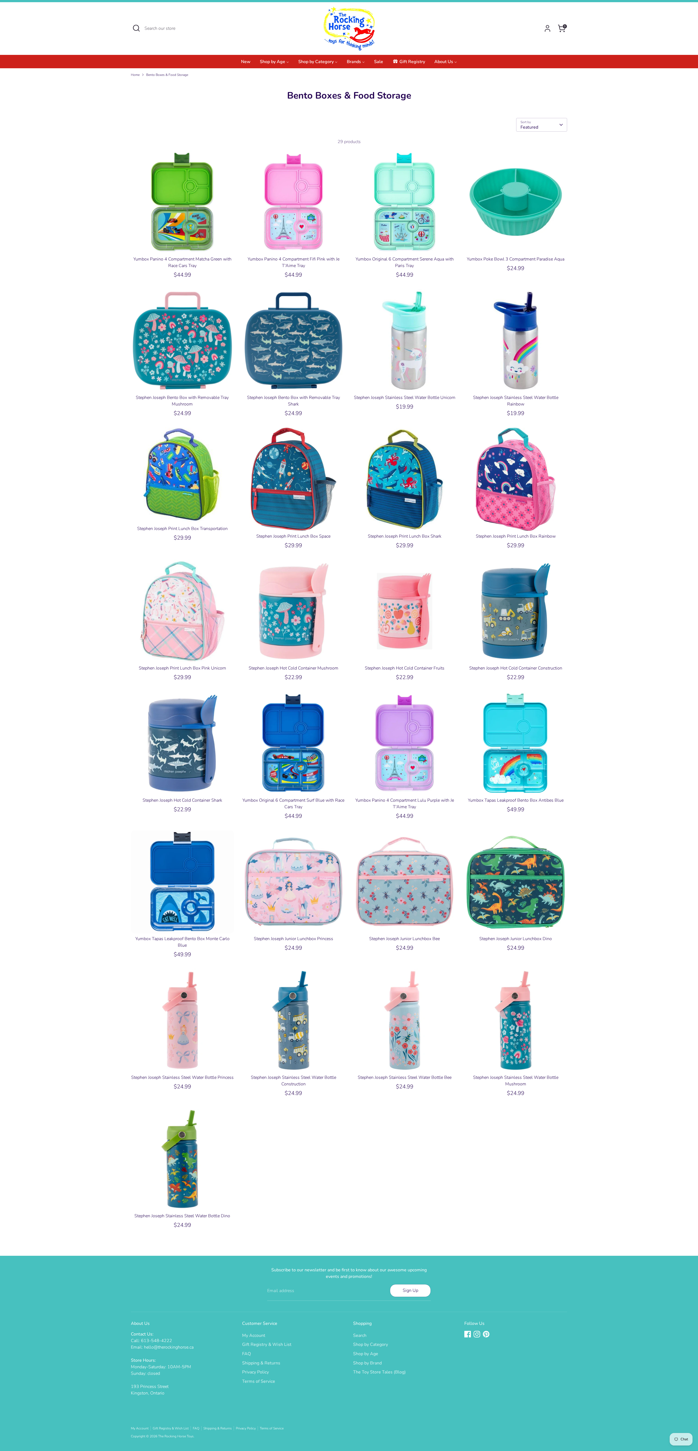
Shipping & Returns (261, 1363)
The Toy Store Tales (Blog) (379, 1372)
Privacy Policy (255, 1372)
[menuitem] (245, 63)
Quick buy (182, 244)
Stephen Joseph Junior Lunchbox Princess (293, 939)
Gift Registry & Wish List (266, 1345)
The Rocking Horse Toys (176, 1436)
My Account (253, 1335)
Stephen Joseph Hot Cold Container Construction (515, 668)
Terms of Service (258, 1381)
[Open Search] (136, 28)
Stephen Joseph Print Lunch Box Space (293, 536)
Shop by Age (365, 1354)
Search (359, 1335)
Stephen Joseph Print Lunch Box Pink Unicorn (182, 668)
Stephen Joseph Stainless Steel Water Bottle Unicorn (404, 398)
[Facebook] (467, 1334)
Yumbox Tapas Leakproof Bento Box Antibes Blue (516, 800)
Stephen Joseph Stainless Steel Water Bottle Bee (405, 1077)
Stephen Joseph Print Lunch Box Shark (404, 536)
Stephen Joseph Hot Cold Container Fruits (404, 668)
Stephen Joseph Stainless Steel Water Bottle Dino (182, 1216)
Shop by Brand (367, 1363)
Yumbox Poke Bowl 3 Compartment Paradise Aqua (515, 259)
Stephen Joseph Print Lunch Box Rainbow (516, 536)
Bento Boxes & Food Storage (167, 75)
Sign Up (410, 1290)
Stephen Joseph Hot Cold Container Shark (182, 800)
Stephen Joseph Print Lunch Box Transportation (182, 529)
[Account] (547, 28)
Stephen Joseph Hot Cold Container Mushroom (293, 668)
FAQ (246, 1354)
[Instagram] (477, 1334)
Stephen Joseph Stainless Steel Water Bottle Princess (182, 1077)
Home (135, 75)
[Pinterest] (486, 1334)
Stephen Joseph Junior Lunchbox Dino (515, 939)
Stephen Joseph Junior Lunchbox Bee (404, 939)
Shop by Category (370, 1345)
